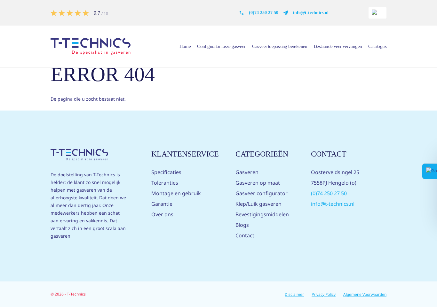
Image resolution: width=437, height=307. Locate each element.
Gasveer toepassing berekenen (279, 46)
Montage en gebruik (176, 193)
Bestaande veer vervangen (338, 46)
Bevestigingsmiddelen (262, 214)
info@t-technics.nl (311, 12)
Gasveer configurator (261, 193)
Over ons (162, 214)
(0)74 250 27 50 (263, 12)
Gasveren (246, 172)
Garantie (161, 203)
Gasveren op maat (257, 182)
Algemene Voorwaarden (364, 294)
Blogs (242, 224)
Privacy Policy (324, 294)
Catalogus (377, 46)
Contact (244, 235)
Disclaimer (294, 294)
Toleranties (164, 182)
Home (185, 46)
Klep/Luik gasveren (258, 203)
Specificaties (166, 172)
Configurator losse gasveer (221, 46)
